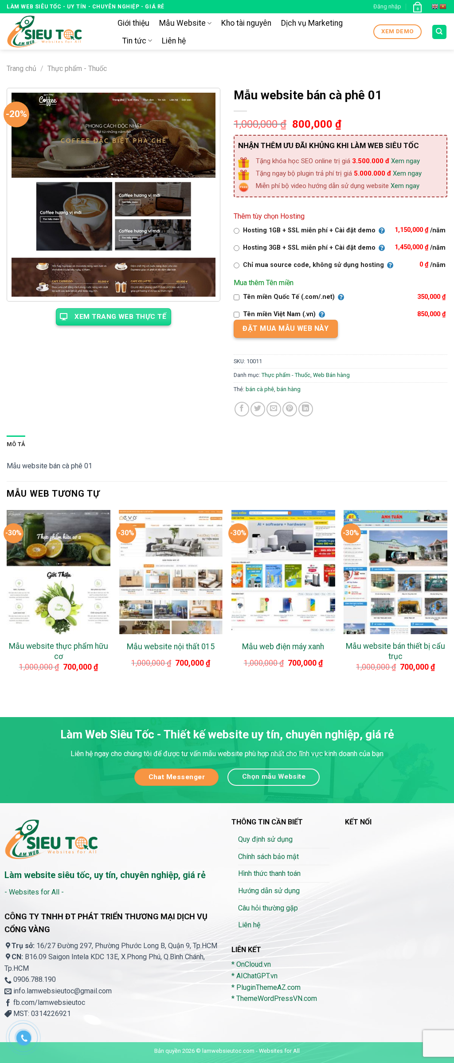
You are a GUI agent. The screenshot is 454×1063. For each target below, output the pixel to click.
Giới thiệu (133, 23)
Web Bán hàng (331, 375)
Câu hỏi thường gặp (268, 908)
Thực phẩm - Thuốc (77, 68)
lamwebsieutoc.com (228, 1050)
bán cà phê (260, 389)
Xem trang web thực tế (120, 317)
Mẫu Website (182, 23)
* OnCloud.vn (251, 964)
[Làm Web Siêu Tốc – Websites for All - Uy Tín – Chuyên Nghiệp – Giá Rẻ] (55, 31)
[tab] (16, 444)
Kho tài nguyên (246, 23)
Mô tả (16, 444)
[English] (435, 7)
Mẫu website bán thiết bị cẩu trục (395, 651)
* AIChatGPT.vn (254, 976)
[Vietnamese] (443, 7)
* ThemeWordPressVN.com (274, 998)
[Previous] (7, 599)
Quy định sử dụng (265, 839)
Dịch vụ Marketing (312, 23)
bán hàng (289, 389)
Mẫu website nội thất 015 (171, 646)
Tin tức (134, 40)
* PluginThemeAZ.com (266, 987)
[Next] (447, 599)
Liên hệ (174, 40)
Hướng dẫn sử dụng (269, 890)
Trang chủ (21, 68)
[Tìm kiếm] (439, 32)
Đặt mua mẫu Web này (286, 328)
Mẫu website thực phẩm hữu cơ (58, 651)
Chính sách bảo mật (268, 856)
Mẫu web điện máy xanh (283, 646)
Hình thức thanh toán (269, 873)
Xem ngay (405, 161)
